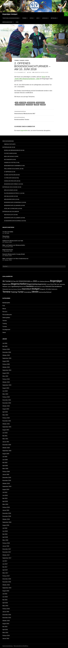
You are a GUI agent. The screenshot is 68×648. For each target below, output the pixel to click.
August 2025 (5, 361)
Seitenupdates (6, 317)
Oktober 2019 (6, 483)
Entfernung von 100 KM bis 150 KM (11, 187)
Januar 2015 (5, 638)
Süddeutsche (54, 289)
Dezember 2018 (6, 513)
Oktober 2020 (6, 447)
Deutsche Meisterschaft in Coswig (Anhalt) (13, 254)
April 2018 (5, 537)
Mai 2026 (4, 346)
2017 (17, 281)
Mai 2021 (4, 435)
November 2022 (6, 403)
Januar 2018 (5, 546)
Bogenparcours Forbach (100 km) (13, 184)
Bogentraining (32, 284)
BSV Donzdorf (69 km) (10, 159)
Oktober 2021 (6, 423)
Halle (58, 284)
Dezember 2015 (6, 614)
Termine (24, 18)
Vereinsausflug (42, 292)
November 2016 (6, 581)
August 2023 (5, 388)
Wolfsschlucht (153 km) (11, 214)
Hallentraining (62, 284)
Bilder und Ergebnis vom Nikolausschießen (13, 245)
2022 (35, 281)
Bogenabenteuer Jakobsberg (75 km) (14, 165)
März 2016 (5, 605)
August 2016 (5, 590)
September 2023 (6, 385)
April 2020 (5, 465)
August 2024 (5, 373)
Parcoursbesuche (7, 314)
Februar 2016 (6, 608)
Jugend (9, 286)
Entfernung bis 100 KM (8, 147)
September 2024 (6, 370)
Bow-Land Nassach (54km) (11, 156)
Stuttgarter (42, 289)
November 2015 (6, 617)
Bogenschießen (20, 104)
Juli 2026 (4, 343)
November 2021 (6, 420)
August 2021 (5, 429)
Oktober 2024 (6, 367)
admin (29, 72)
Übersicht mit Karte (9, 144)
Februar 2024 (6, 379)
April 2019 (5, 501)
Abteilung (42, 281)
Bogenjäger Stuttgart (9, 14)
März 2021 (5, 438)
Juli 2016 (4, 593)
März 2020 (5, 468)
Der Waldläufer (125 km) (11, 196)
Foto (55, 284)
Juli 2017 (4, 561)
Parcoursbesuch (57, 286)
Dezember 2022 (6, 400)
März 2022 (5, 415)
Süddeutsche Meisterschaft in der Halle (12, 240)
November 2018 (6, 516)
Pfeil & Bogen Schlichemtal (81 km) (13, 168)
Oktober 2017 (6, 555)
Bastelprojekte (6, 302)
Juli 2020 (4, 456)
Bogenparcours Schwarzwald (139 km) (15, 202)
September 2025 (6, 358)
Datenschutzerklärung (7, 646)
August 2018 (5, 525)
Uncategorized (6, 329)
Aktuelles (45, 18)
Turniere (21, 60)
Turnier (43, 104)
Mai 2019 (4, 498)
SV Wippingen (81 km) (9, 171)
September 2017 (6, 558)
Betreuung (54, 18)
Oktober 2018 (6, 519)
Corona (48, 284)
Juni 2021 (5, 432)
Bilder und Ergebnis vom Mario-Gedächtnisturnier (15, 258)
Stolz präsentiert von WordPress (21, 646)
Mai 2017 (4, 567)
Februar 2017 (6, 576)
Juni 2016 (5, 596)
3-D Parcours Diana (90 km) (11, 177)
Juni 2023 (5, 391)
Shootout (19, 289)
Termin (44, 76)
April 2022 (5, 412)
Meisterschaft (22, 286)
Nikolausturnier (37, 286)
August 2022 (5, 409)
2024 (38, 281)
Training (14, 292)
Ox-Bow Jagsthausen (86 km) (12, 174)
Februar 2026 (6, 349)
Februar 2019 (6, 507)
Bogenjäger (31, 102)
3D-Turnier (23, 102)
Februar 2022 (6, 417)
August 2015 (5, 623)
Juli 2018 (4, 528)
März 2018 (5, 540)
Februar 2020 (6, 471)
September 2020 (6, 450)
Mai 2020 (4, 462)
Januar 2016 (5, 611)
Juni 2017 (5, 564)
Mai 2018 (4, 534)
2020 (28, 281)
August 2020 (5, 453)
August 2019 (5, 489)
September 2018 (6, 522)
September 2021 (6, 426)
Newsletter (30, 286)
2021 (31, 281)
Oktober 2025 (6, 355)
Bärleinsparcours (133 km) (11, 199)
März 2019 (5, 504)
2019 (25, 281)
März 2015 (5, 632)
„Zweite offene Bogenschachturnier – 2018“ (27, 78)
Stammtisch (26, 289)
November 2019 (6, 480)
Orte (37, 18)
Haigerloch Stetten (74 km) (11, 162)
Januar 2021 (5, 441)
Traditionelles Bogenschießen (10, 18)
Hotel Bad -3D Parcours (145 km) (13, 208)
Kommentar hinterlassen (41, 72)
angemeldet (23, 130)
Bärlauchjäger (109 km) (10, 190)
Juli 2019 (4, 492)
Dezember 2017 (6, 549)
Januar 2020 (5, 474)
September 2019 (6, 486)
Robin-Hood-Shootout (12, 289)
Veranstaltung (27, 292)
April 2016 (5, 602)
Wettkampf (48, 292)
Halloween (4, 286)
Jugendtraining (15, 286)
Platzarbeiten (5, 236)
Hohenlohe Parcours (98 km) (12, 181)
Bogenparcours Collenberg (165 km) (14, 217)
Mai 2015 (4, 626)
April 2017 (5, 570)
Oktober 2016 (6, 584)
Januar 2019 (5, 510)
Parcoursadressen (8, 141)
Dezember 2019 (6, 477)
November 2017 (6, 552)
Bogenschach (40, 102)
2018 (17, 102)
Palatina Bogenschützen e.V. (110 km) (14, 193)
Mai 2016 (4, 599)
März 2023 (5, 394)
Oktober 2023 (6, 382)
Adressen (47, 281)
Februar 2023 (6, 397)
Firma (51, 284)
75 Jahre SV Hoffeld (7, 231)
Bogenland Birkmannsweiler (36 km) (14, 150)
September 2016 (6, 587)
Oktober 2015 (6, 620)
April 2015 (5, 629)
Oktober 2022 (6, 406)
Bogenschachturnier (7, 249)
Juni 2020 (5, 459)
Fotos (31, 18)
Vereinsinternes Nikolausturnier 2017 (24, 112)
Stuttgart (29, 104)
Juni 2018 (5, 531)
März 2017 (5, 573)
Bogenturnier (42, 284)
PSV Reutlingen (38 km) (10, 153)
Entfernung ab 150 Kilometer (10, 211)
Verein (27, 60)
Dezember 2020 (6, 444)
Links (17, 22)
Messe (4, 308)
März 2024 (5, 376)
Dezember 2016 (6, 579)
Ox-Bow (43, 286)
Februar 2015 (6, 635)
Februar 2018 (6, 543)
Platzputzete (5, 289)
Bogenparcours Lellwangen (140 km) (14, 205)
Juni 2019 (5, 495)
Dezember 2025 (6, 352)
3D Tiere (13, 281)
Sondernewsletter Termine (21, 118)
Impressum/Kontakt (7, 22)
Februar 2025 (6, 364)
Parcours (48, 286)
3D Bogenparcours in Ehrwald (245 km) (15, 220)
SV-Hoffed (48, 289)
